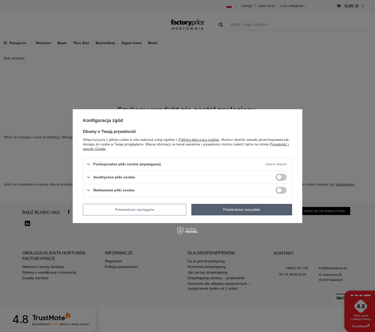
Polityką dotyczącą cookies (199, 139)
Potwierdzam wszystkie (241, 209)
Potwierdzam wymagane (134, 209)
